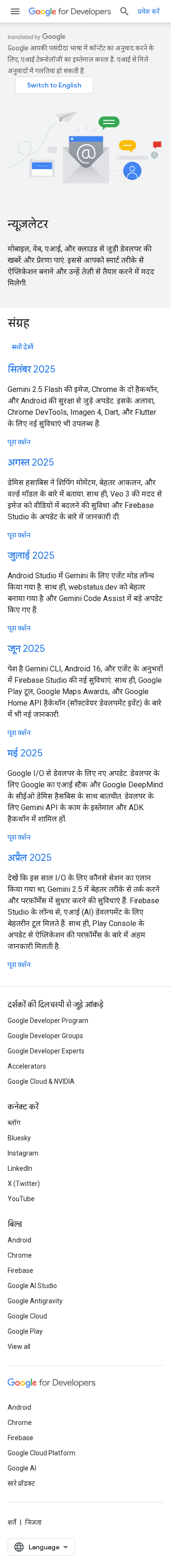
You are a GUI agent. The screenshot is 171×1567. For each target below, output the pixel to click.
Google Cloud (27, 1316)
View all (19, 1346)
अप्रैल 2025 (29, 858)
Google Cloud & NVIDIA (41, 1081)
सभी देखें (22, 347)
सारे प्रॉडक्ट (21, 1483)
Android (19, 1240)
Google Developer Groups (45, 1036)
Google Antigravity (35, 1301)
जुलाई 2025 (31, 556)
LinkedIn (20, 1168)
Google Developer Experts (46, 1051)
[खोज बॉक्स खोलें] (124, 11)
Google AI (22, 1468)
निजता (33, 1522)
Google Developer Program (48, 1020)
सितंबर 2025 (31, 369)
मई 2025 (25, 753)
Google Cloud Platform (42, 1453)
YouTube (21, 1199)
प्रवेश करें (149, 11)
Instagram (23, 1153)
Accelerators (27, 1066)
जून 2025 (26, 649)
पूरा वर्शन (19, 442)
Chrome (20, 1255)
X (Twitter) (24, 1183)
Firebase (20, 1270)
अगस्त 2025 (31, 462)
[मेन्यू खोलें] (15, 11)
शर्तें (12, 1522)
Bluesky (19, 1138)
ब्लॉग (14, 1123)
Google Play (25, 1331)
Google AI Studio (32, 1286)
